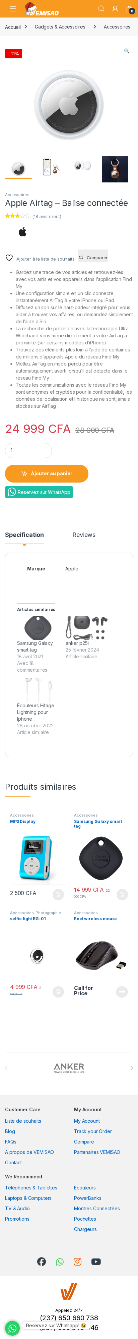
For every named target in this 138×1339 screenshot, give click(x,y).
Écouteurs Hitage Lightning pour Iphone (35, 712)
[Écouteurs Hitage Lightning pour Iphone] (38, 690)
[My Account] (115, 9)
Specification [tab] (24, 535)
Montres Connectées (97, 1208)
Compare (84, 1142)
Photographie (48, 912)
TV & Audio (17, 1208)
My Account (87, 1121)
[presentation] (131, 1068)
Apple (71, 568)
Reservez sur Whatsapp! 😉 (56, 1325)
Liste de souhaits (23, 1121)
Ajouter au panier (51, 473)
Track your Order (93, 1131)
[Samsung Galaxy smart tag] (38, 628)
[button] (127, 51)
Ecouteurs (85, 1187)
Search (101, 8)
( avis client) (46, 216)
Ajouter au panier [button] (56, 894)
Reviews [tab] (83, 535)
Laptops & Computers (28, 1198)
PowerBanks (87, 1198)
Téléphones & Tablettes (31, 1187)
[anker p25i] (87, 628)
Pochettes (85, 1219)
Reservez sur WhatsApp (44, 492)
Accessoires (117, 27)
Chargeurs (85, 1229)
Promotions (17, 1219)
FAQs (10, 1142)
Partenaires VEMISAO (97, 1152)
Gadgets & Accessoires (60, 27)
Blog (10, 1131)
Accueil (13, 27)
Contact (13, 1162)
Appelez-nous (118, 992)
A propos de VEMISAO (29, 1152)
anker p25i (77, 643)
